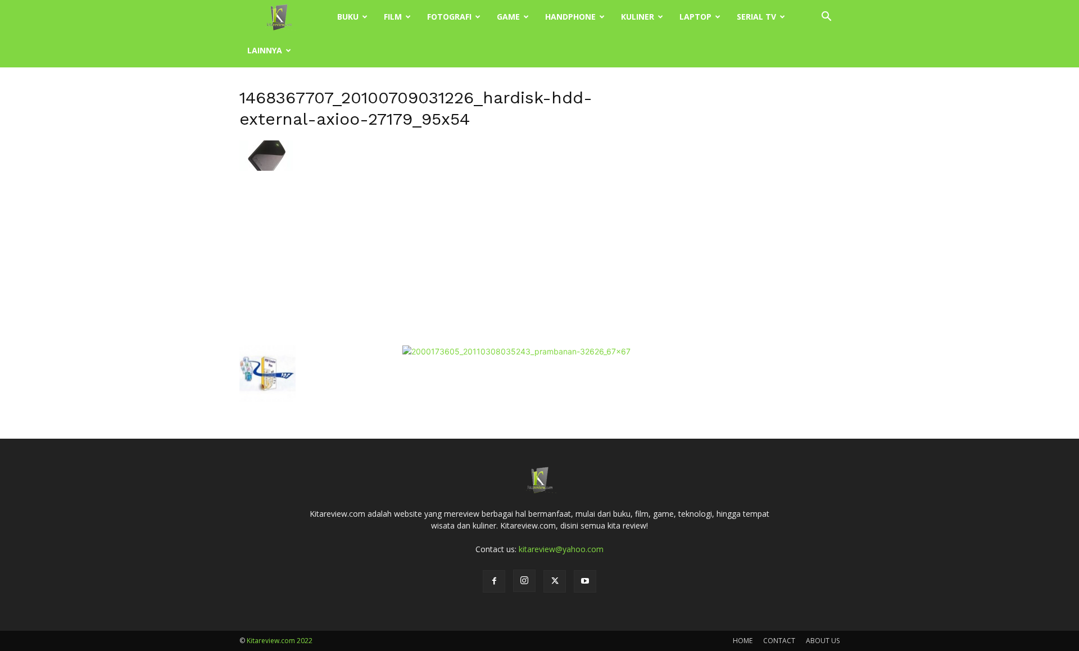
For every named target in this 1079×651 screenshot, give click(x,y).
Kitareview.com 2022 (279, 640)
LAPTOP (695, 16)
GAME (508, 16)
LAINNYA (264, 50)
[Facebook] (494, 581)
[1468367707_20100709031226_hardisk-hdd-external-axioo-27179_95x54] (266, 167)
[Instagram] (524, 581)
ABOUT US (823, 640)
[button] (826, 17)
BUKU (348, 16)
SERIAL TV (756, 16)
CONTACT (779, 640)
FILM (393, 16)
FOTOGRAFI (449, 16)
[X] (554, 581)
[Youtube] (585, 581)
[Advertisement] (435, 256)
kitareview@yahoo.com (561, 549)
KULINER (637, 16)
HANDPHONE (570, 16)
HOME (742, 640)
